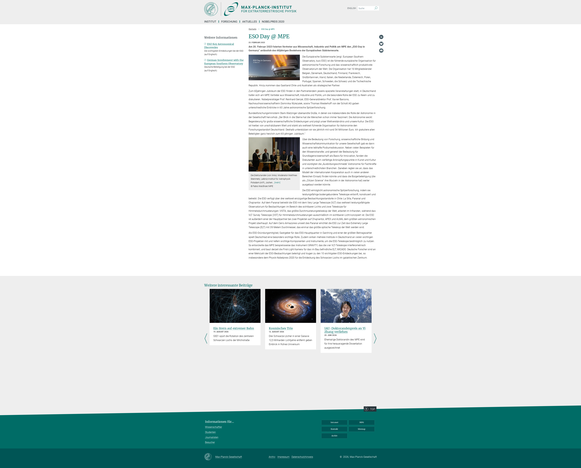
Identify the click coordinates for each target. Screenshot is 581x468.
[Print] (381, 50)
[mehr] (277, 182)
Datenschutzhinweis (302, 456)
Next (375, 339)
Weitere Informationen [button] (220, 37)
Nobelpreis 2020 (273, 21)
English (351, 8)
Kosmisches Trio (281, 328)
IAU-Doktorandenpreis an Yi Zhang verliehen (344, 330)
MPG (361, 422)
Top (372, 409)
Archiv (334, 436)
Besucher (210, 442)
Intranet (334, 422)
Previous (206, 339)
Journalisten (211, 437)
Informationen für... (219, 422)
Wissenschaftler (213, 427)
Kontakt (334, 429)
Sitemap (361, 429)
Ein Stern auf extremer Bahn (233, 328)
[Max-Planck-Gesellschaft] (209, 457)
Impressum (283, 456)
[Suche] (376, 8)
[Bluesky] (381, 43)
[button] (297, 169)
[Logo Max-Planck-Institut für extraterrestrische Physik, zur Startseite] (261, 9)
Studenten (210, 432)
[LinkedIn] (381, 37)
